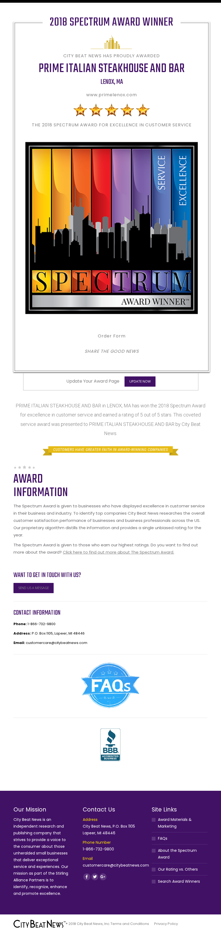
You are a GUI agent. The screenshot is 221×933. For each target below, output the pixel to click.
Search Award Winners (179, 881)
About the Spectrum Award (177, 854)
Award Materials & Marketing (175, 823)
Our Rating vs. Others (178, 869)
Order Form (112, 336)
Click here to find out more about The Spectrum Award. (118, 552)
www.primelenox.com (111, 95)
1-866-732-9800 (41, 623)
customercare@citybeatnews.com (56, 642)
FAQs (162, 838)
